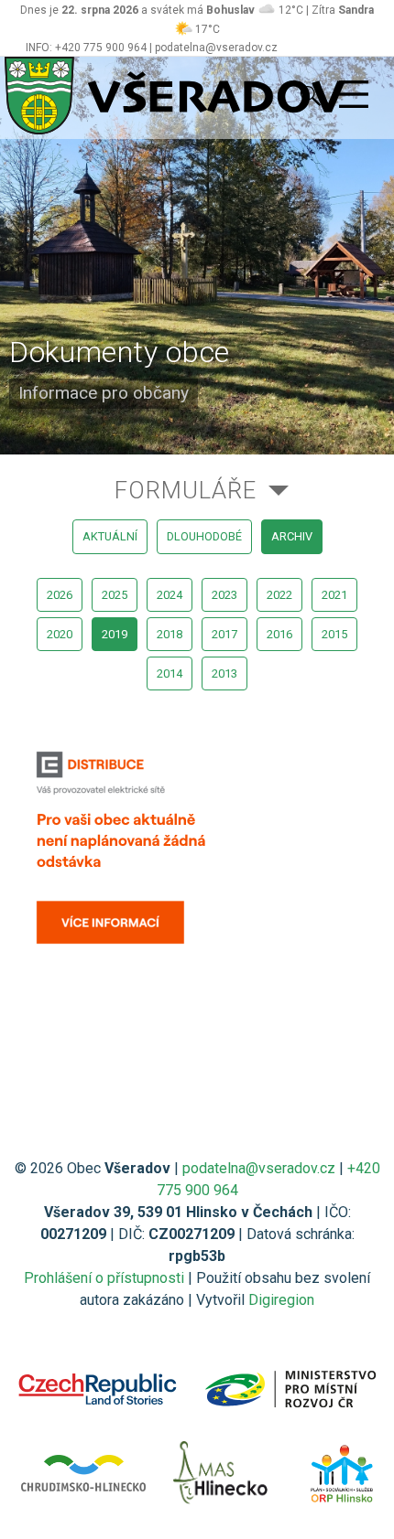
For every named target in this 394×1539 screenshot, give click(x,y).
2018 (169, 634)
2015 (334, 634)
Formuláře (186, 490)
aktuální (109, 536)
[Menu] (353, 95)
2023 (224, 595)
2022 (279, 595)
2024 (169, 595)
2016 (279, 634)
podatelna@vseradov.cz (258, 1168)
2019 (114, 634)
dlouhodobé (204, 536)
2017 (224, 634)
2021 (334, 595)
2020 (59, 634)
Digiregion (281, 1300)
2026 (59, 595)
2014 (169, 673)
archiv (291, 536)
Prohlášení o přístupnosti (104, 1278)
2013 (224, 673)
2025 (114, 595)
